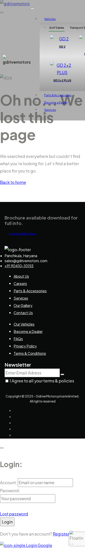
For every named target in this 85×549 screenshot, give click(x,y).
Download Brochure (22, 233)
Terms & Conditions (30, 353)
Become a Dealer (56, 102)
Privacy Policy (25, 346)
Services (50, 110)
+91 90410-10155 (19, 265)
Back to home (13, 182)
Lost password (14, 513)
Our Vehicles (24, 324)
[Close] (2, 448)
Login (7, 521)
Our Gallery (23, 305)
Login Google (38, 545)
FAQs (18, 338)
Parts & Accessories (58, 95)
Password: (10, 490)
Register (61, 533)
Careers (20, 283)
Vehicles (50, 19)
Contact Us (23, 312)
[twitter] (16, 417)
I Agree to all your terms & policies (42, 380)
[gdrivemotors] (17, 62)
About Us (21, 276)
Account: (9, 482)
